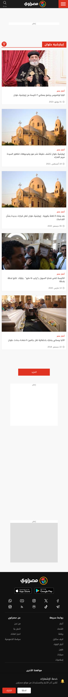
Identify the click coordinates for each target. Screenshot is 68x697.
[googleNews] (10, 606)
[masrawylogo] (34, 581)
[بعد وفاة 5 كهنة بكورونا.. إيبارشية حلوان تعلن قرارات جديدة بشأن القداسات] (34, 189)
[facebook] (58, 600)
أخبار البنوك (58, 644)
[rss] (22, 606)
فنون (61, 649)
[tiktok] (46, 606)
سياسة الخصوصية (13, 639)
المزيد (34, 372)
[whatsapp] (10, 600)
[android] (44, 591)
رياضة (60, 634)
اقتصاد (60, 629)
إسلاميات (59, 660)
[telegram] (58, 606)
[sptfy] (34, 606)
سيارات (60, 655)
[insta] (34, 600)
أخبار (61, 624)
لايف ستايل (58, 639)
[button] (63, 4)
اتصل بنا (17, 629)
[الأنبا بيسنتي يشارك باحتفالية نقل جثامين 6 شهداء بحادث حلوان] (34, 313)
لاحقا (24, 690)
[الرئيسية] (35, 4)
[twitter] (46, 600)
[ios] (22, 591)
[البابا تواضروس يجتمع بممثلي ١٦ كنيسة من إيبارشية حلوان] (34, 68)
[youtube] (22, 600)
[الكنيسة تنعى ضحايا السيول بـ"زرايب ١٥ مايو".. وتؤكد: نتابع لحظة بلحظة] (34, 251)
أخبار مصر (61, 91)
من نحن (17, 624)
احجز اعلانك (16, 634)
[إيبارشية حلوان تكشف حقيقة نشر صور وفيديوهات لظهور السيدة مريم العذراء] (34, 127)
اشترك (9, 690)
